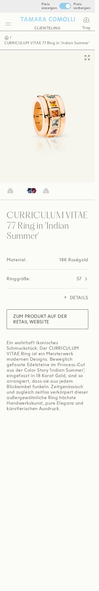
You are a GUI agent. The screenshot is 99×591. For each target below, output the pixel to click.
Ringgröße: (44, 273)
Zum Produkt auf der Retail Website (40, 313)
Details (79, 292)
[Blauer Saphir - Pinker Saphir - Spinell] (13, 185)
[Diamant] (30, 185)
